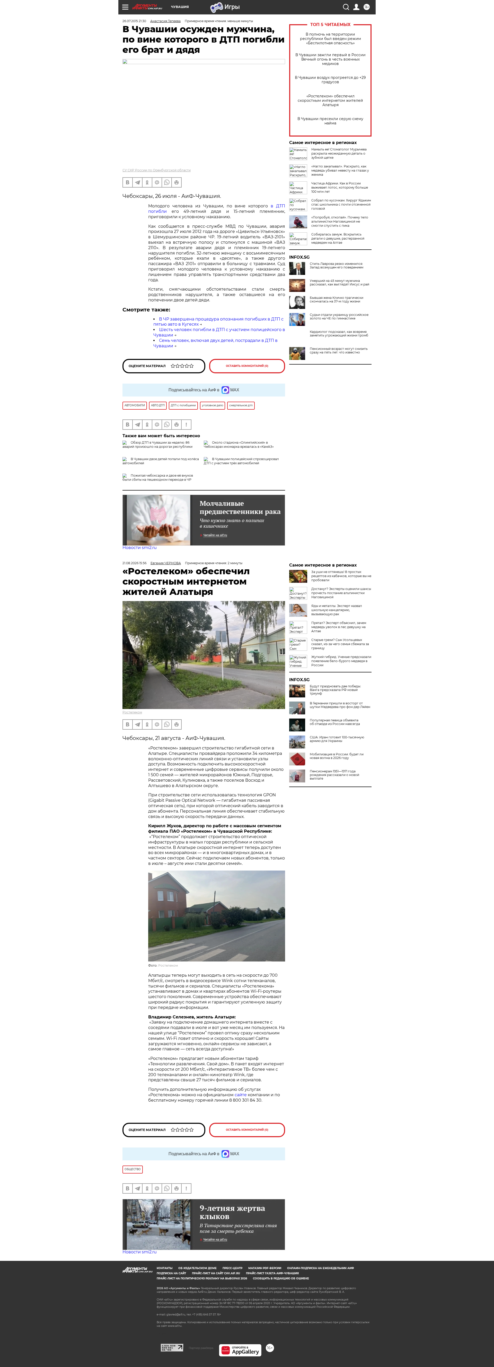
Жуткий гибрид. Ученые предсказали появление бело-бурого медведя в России (341, 661)
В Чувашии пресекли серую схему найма (330, 121)
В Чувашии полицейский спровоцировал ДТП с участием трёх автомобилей (241, 461)
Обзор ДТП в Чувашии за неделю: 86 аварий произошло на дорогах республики (157, 445)
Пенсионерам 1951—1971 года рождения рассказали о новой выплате (334, 775)
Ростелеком (132, 712)
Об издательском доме (197, 1268)
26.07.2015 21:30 (134, 21)
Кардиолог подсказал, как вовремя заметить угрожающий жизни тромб (339, 333)
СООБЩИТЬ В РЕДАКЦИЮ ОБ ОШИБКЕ (281, 1278)
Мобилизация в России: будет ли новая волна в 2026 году (337, 756)
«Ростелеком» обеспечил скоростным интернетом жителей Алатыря (330, 100)
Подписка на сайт (171, 1273)
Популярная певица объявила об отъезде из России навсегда (335, 722)
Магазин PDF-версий (264, 1268)
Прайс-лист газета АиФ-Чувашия (272, 1273)
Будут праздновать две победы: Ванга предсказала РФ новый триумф (335, 690)
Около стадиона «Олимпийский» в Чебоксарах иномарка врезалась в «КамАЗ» (239, 445)
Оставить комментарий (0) (247, 366)
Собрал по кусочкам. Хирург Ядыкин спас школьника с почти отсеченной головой (341, 204)
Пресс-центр (232, 1268)
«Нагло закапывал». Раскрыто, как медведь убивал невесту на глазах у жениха (340, 170)
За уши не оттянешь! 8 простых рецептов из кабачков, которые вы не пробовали (341, 576)
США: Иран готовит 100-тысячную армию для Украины (337, 739)
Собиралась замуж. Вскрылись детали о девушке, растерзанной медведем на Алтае (337, 238)
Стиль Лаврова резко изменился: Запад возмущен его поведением (336, 265)
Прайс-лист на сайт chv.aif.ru (216, 1273)
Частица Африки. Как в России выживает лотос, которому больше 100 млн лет (339, 187)
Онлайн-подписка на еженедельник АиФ (320, 1268)
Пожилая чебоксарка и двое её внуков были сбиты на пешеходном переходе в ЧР (157, 478)
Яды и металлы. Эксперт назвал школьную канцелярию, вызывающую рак (336, 610)
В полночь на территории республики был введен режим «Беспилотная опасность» (330, 38)
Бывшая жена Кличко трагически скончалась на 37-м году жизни (336, 299)
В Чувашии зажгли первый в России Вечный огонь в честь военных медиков (330, 59)
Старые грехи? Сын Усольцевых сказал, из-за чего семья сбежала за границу (340, 644)
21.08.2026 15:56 (134, 563)
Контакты (164, 1268)
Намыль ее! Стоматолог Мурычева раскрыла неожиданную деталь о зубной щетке (339, 153)
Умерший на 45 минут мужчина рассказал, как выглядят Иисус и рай (339, 282)
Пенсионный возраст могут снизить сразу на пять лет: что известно (339, 350)
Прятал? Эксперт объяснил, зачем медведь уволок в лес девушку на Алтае (338, 627)
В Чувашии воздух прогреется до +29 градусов (330, 79)
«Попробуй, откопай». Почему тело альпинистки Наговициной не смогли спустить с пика (339, 221)
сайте (241, 1094)
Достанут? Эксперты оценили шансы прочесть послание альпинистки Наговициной (341, 593)
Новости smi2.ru (139, 547)
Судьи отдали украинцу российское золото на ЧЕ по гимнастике (339, 316)
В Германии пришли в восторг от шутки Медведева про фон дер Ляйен (340, 705)
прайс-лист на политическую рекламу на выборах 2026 (202, 1278)
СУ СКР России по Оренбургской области (156, 170)
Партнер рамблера (201, 1347)
